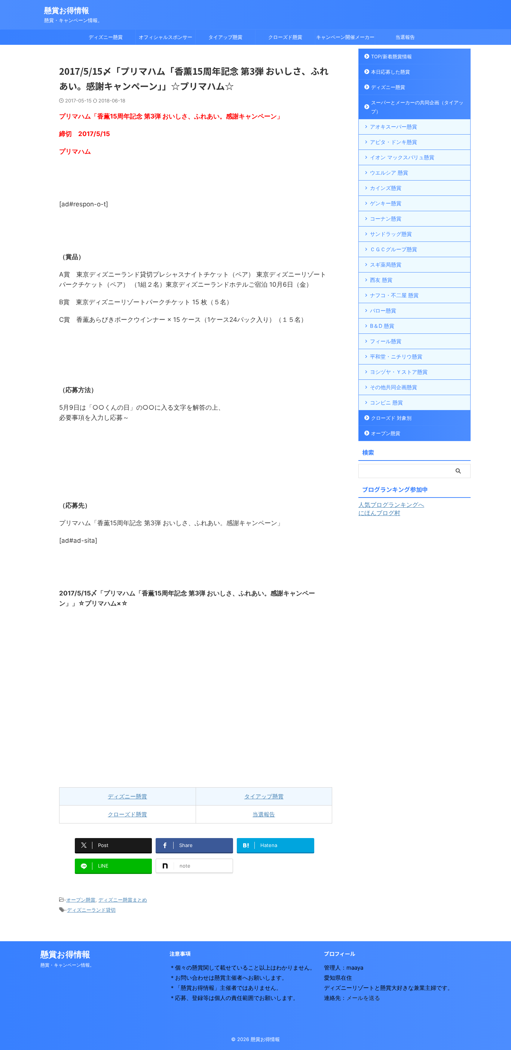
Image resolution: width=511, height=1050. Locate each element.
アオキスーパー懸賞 (393, 126)
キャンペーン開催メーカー (345, 37)
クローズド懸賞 (285, 37)
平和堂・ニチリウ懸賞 (396, 356)
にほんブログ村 (379, 513)
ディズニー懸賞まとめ (122, 900)
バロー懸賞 (383, 310)
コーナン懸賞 (385, 218)
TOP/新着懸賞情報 (391, 56)
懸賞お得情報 (66, 10)
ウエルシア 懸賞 (389, 172)
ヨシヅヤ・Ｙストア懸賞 (399, 372)
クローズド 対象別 (391, 418)
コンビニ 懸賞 (386, 402)
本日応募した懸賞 (390, 72)
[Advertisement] (195, 698)
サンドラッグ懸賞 (391, 234)
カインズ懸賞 (385, 188)
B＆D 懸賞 (382, 326)
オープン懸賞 (80, 900)
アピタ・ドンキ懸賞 (393, 142)
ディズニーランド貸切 (91, 910)
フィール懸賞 (385, 341)
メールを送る (363, 997)
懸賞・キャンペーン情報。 (67, 965)
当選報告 (405, 37)
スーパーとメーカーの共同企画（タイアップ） (417, 106)
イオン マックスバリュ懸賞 (402, 157)
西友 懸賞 (381, 280)
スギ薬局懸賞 (385, 264)
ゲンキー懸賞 (385, 203)
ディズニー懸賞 (106, 37)
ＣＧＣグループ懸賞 (393, 249)
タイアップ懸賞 (225, 37)
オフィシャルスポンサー (165, 37)
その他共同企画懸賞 (393, 387)
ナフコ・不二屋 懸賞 (394, 295)
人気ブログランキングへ (391, 504)
